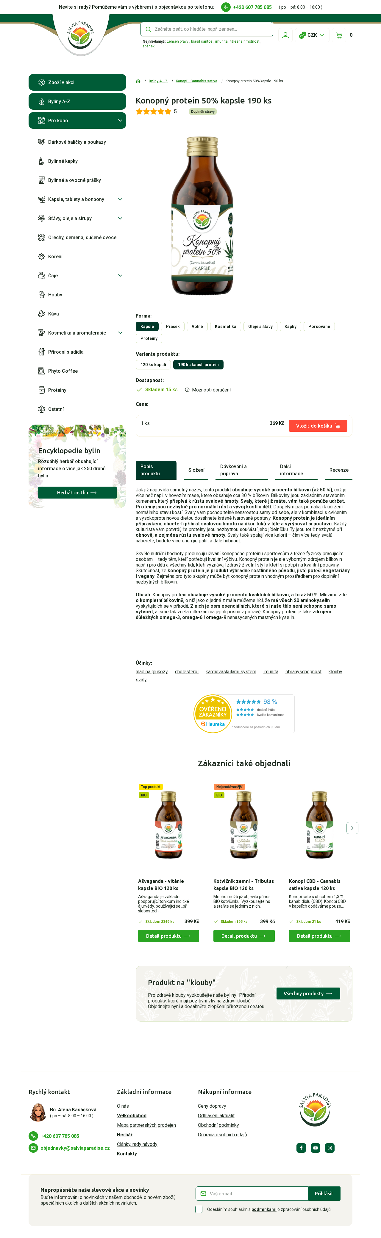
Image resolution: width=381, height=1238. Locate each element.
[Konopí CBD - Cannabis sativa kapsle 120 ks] (319, 825)
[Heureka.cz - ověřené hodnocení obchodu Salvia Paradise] (244, 713)
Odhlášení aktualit (216, 1115)
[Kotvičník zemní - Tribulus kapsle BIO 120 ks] (244, 825)
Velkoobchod (131, 1115)
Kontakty (127, 1154)
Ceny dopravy (212, 1106)
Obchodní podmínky (218, 1125)
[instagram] (330, 1148)
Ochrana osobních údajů (222, 1135)
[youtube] (315, 1148)
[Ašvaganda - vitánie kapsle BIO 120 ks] (169, 825)
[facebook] (301, 1148)
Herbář (124, 1135)
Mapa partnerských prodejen (146, 1125)
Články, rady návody (137, 1144)
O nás (123, 1106)
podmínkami (264, 1209)
